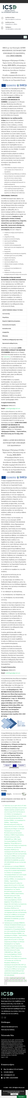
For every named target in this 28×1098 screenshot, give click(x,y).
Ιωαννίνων (7, 357)
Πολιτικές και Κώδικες (8, 1030)
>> (5, 983)
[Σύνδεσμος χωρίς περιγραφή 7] (5, 1017)
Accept (14, 1094)
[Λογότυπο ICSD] (14, 86)
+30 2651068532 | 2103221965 (13, 29)
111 (12, 981)
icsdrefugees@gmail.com (12, 408)
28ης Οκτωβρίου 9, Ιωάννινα (13, 19)
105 (14, 978)
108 (23, 978)
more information (16, 1092)
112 (15, 981)
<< (5, 978)
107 (20, 978)
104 (11, 978)
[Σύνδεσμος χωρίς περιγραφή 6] (2, 1017)
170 (25, 981)
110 (9, 981)
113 (18, 981)
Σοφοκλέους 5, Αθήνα (11, 24)
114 (21, 981)
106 (17, 978)
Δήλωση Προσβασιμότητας (9, 1027)
